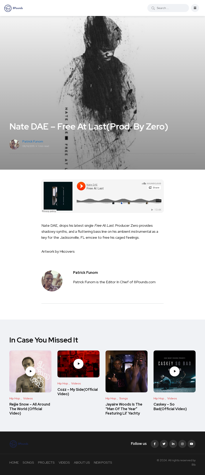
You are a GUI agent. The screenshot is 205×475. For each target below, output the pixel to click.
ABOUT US (82, 462)
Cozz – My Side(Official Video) (77, 391)
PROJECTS (46, 462)
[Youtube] (192, 444)
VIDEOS (64, 462)
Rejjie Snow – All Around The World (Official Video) (29, 409)
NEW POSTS (103, 462)
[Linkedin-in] (173, 444)
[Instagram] (182, 444)
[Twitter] (164, 444)
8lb (194, 464)
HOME (14, 462)
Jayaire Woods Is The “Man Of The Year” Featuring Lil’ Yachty (124, 409)
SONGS (28, 462)
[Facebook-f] (155, 444)
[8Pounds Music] (13, 8)
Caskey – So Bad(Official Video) (170, 406)
